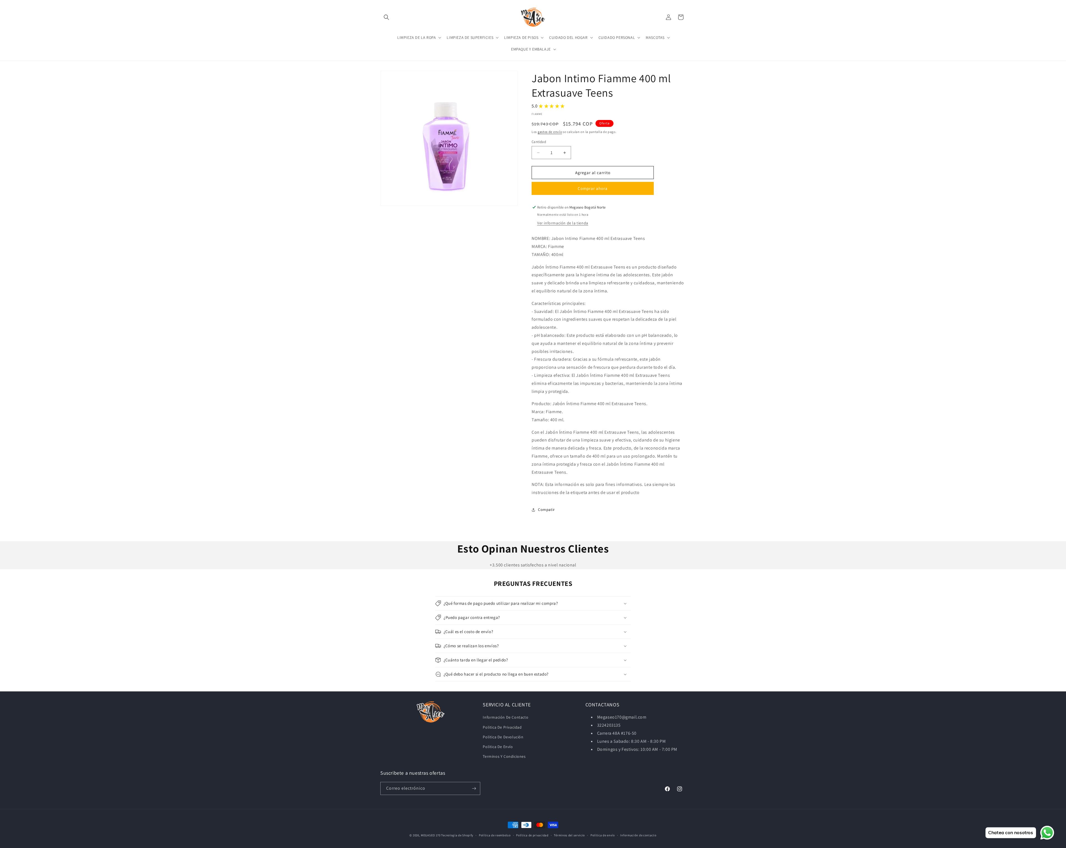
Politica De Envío (498, 746)
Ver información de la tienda (562, 222)
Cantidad (539, 141)
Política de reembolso (495, 835)
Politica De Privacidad (502, 727)
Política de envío (602, 835)
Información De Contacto (505, 717)
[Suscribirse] (474, 788)
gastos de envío (550, 132)
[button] (386, 17)
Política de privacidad (532, 835)
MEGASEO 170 (431, 835)
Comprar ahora (593, 188)
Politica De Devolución (503, 736)
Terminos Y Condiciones (504, 756)
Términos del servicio (569, 835)
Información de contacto (638, 835)
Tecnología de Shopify (457, 835)
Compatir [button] (546, 509)
